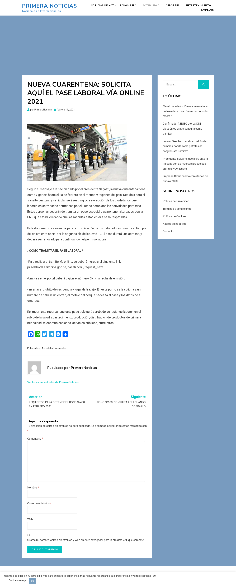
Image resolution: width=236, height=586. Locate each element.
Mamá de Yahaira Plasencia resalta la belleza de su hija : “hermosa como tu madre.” (185, 111)
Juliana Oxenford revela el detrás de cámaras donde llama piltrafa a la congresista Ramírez (184, 146)
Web (30, 519)
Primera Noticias (49, 5)
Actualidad (151, 5)
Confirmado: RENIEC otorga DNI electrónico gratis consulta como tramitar (182, 128)
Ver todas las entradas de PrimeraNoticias (53, 382)
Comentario (35, 438)
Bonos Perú (128, 5)
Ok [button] (32, 581)
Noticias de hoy (102, 5)
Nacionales (61, 348)
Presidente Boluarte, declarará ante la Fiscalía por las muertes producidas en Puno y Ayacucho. (185, 163)
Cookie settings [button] (17, 580)
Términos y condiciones (177, 208)
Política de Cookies (174, 216)
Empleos (207, 9)
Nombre (33, 487)
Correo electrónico (39, 503)
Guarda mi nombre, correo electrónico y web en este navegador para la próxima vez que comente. (85, 540)
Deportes (173, 5)
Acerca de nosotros (174, 223)
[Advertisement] (118, 41)
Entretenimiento (198, 5)
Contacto (168, 231)
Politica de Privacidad (176, 201)
